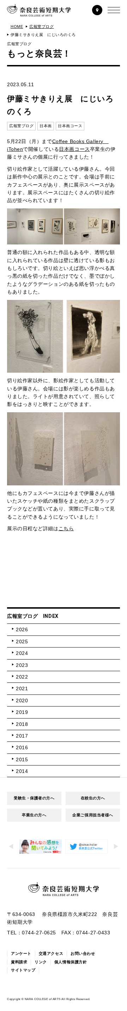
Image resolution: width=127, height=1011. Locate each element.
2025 (22, 641)
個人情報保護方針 (70, 962)
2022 (22, 677)
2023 (22, 665)
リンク (41, 962)
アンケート (21, 953)
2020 (22, 700)
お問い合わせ (83, 953)
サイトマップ (23, 970)
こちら (66, 528)
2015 (22, 759)
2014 (22, 771)
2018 (22, 724)
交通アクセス (51, 953)
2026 (22, 629)
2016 (22, 747)
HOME (17, 26)
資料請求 (19, 962)
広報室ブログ (41, 26)
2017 (22, 736)
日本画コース (74, 149)
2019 (22, 712)
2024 (22, 653)
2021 (22, 688)
